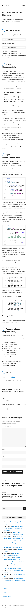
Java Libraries (6, 596)
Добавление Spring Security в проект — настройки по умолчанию (13, 528)
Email (4, 456)
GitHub (13, 376)
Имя (4, 449)
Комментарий (7, 427)
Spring (4, 592)
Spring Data (19, 380)
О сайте (9, 605)
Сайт (3, 464)
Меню (23, 5)
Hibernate (15, 380)
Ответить (5, 408)
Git (3, 600)
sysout (3, 380)
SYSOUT (5, 6)
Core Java (5, 588)
